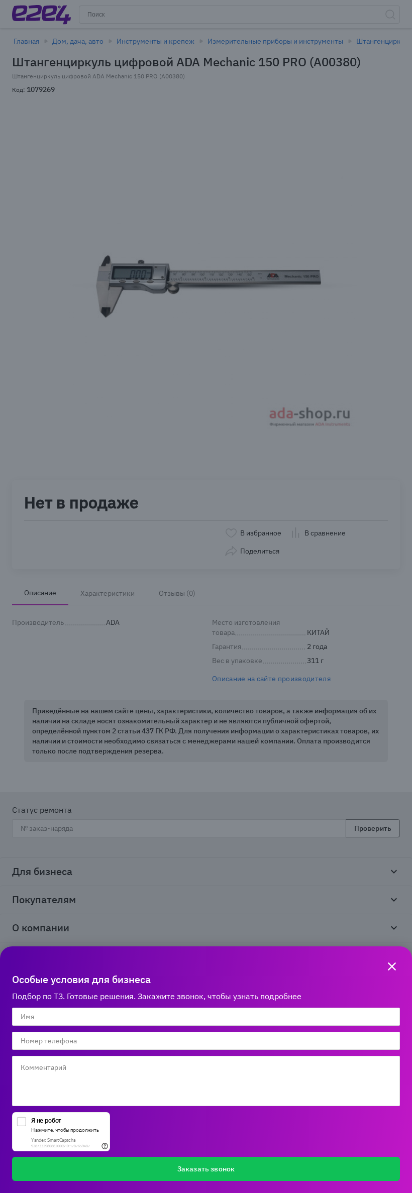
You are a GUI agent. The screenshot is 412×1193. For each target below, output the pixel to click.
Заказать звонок (206, 1168)
